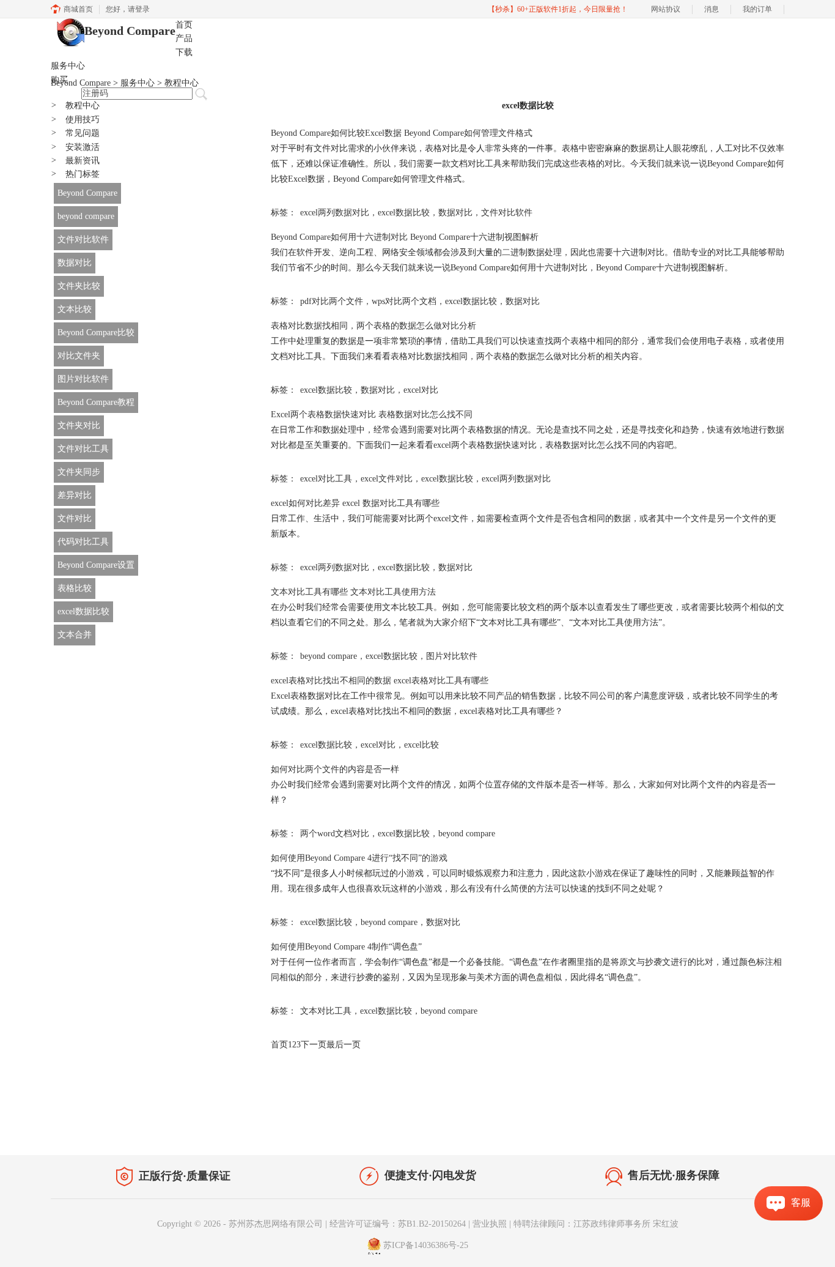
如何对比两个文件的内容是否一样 (335, 769)
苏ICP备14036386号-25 (425, 1245)
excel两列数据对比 (334, 212)
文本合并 (74, 634)
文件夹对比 (78, 425)
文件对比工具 (83, 448)
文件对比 (74, 518)
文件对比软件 (83, 239)
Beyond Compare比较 (95, 332)
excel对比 (420, 390)
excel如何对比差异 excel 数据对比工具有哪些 (355, 503)
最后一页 (343, 1044)
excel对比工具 (326, 478)
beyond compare (85, 216)
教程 (165, 1127)
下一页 (313, 1044)
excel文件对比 (387, 478)
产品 (184, 38)
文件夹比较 (78, 286)
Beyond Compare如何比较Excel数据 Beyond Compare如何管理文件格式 (401, 133)
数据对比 (74, 262)
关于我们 (699, 1129)
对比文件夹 (78, 355)
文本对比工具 (325, 1011)
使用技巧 (75, 119)
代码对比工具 (83, 541)
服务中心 (68, 65)
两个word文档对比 (334, 833)
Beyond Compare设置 (95, 565)
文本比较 (74, 309)
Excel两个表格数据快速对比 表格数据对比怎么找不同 (372, 414)
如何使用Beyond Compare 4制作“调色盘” (346, 946)
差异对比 (74, 495)
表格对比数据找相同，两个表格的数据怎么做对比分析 (373, 325)
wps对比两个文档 (404, 301)
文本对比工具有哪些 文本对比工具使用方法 (353, 591)
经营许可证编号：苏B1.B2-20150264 (397, 1223)
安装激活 (75, 147)
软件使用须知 (751, 1129)
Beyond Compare (129, 30)
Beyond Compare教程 (95, 402)
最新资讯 (75, 160)
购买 (59, 79)
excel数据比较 (83, 611)
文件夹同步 (78, 472)
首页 (184, 24)
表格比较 (74, 588)
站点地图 (201, 1127)
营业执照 (490, 1223)
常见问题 (75, 133)
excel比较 (421, 744)
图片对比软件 (83, 379)
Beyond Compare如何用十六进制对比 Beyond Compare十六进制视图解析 (405, 237)
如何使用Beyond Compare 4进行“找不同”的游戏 (359, 858)
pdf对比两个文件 (331, 301)
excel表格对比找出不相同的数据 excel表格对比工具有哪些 (379, 680)
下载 (184, 52)
